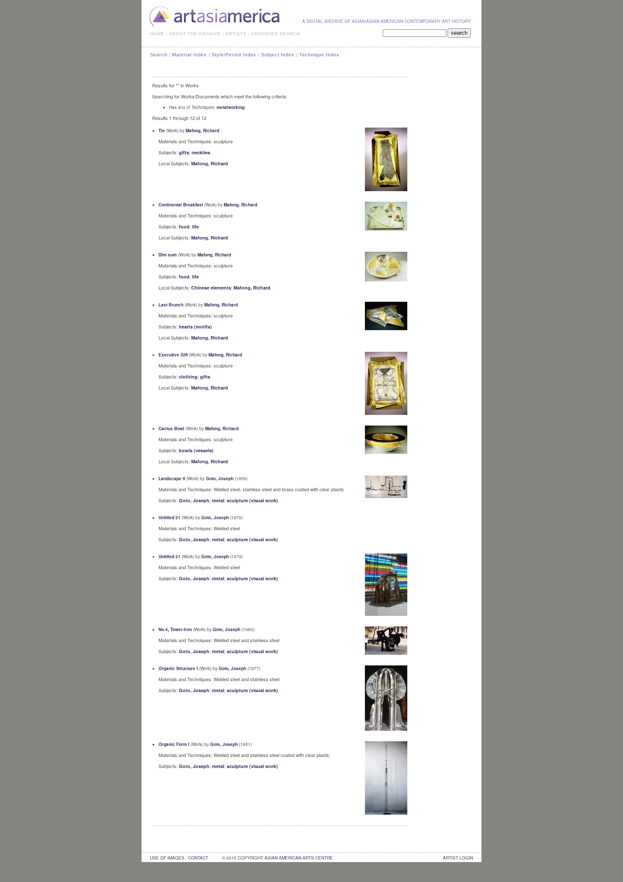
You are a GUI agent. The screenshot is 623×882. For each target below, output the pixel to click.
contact (198, 858)
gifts (184, 152)
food (184, 226)
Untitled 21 (170, 517)
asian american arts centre (298, 858)
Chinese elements (211, 287)
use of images (167, 858)
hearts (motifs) (195, 326)
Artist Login (458, 858)
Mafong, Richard (202, 131)
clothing (188, 376)
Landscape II (172, 478)
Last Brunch (171, 305)
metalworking (231, 107)
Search (158, 54)
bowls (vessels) (196, 450)
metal (218, 500)
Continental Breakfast (181, 205)
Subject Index (278, 54)
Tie (162, 131)
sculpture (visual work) (252, 500)
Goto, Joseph (220, 478)
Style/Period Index (233, 54)
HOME (157, 33)
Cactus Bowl (171, 428)
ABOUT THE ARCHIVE (195, 33)
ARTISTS (236, 33)
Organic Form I (174, 744)
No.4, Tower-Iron (175, 629)
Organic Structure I (178, 668)
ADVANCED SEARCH (275, 33)
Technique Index (319, 54)
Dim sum (168, 255)
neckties (201, 152)
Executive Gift (173, 355)
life (195, 226)
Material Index (189, 54)
